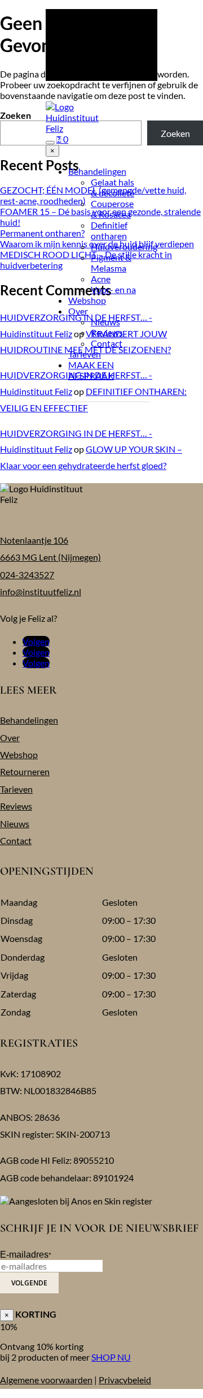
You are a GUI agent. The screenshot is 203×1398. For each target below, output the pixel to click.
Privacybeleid (125, 1379)
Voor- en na (113, 289)
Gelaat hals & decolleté (112, 187)
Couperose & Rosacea (112, 209)
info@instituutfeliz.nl (40, 591)
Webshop (87, 300)
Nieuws (105, 321)
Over (78, 311)
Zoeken (15, 115)
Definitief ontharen (109, 230)
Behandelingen (97, 171)
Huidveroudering (124, 246)
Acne (101, 278)
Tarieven (84, 354)
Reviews (107, 332)
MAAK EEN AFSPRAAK (91, 370)
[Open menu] (50, 142)
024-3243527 (27, 574)
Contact (106, 343)
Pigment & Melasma (111, 262)
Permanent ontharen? (42, 232)
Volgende (29, 1283)
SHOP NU (111, 1357)
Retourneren (25, 771)
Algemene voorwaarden (46, 1379)
